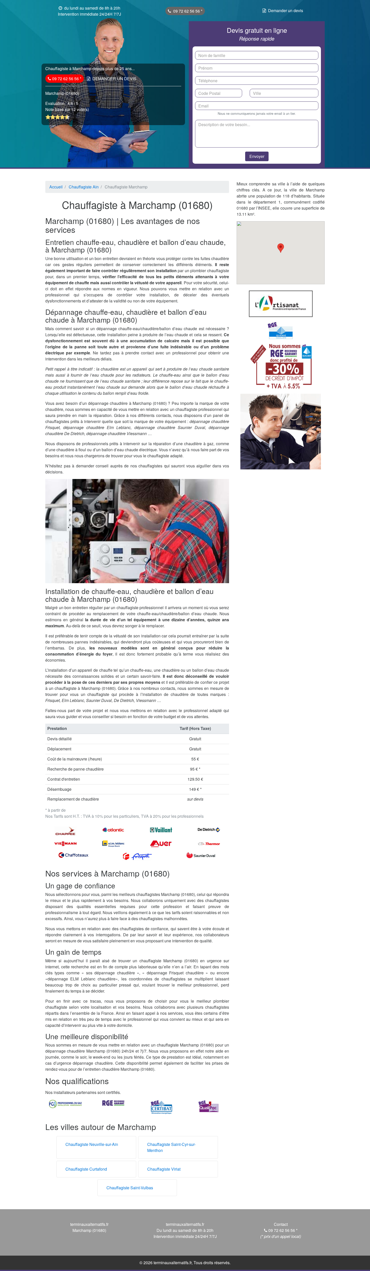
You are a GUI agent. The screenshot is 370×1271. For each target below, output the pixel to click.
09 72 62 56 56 (187, 11)
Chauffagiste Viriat (163, 1169)
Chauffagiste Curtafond (86, 1169)
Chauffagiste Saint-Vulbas (129, 1188)
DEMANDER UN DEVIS (114, 78)
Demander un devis (285, 10)
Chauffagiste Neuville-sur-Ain (91, 1144)
